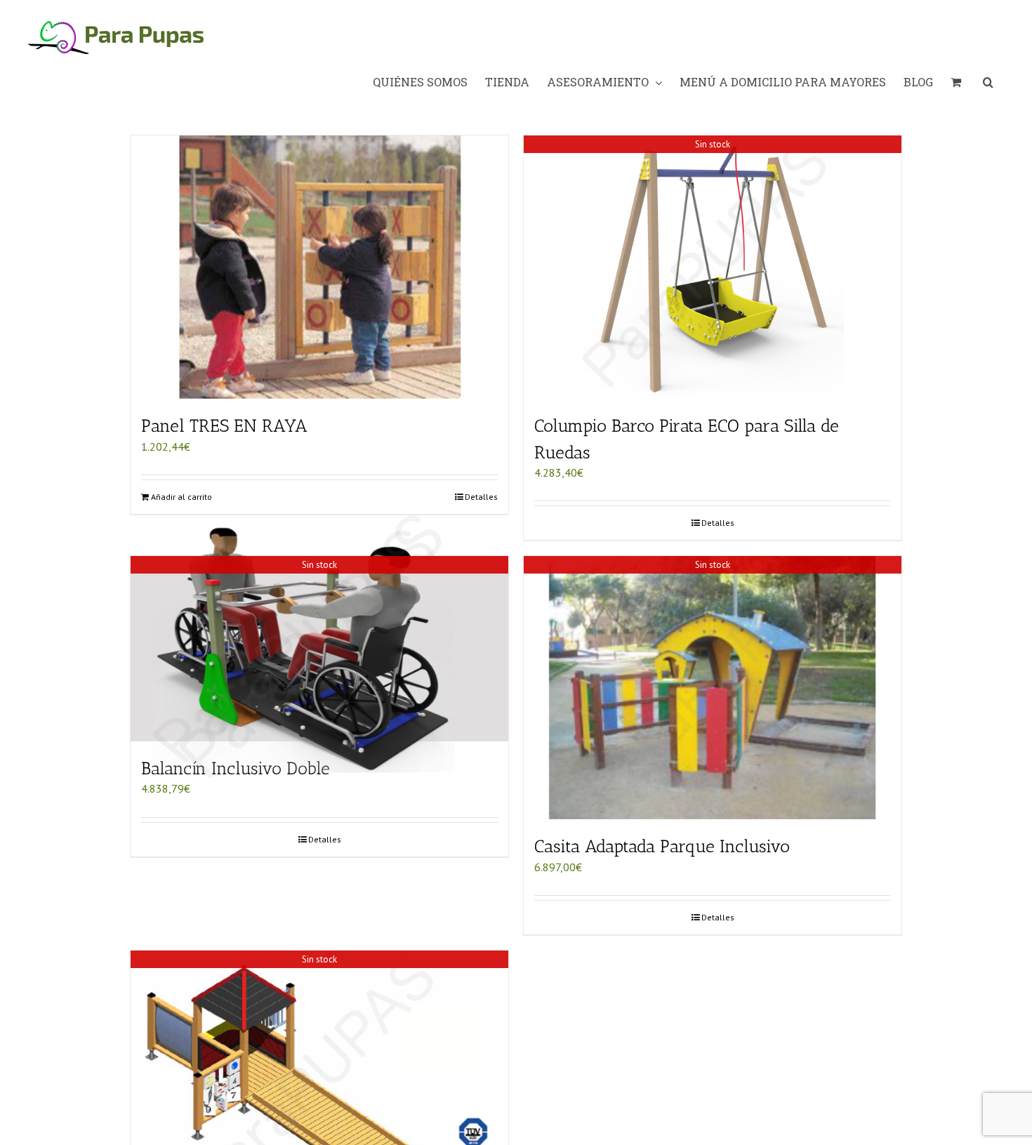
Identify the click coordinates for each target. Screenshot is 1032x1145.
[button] (988, 82)
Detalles (481, 496)
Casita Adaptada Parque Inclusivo (662, 845)
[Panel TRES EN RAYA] (319, 267)
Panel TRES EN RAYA (224, 425)
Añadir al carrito (181, 496)
